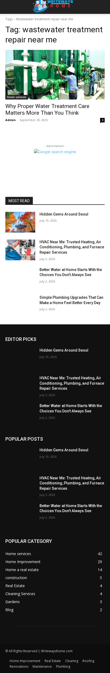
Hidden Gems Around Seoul (64, 214)
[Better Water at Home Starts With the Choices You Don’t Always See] (20, 277)
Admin (10, 120)
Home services (16, 97)
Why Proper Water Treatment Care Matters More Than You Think (47, 109)
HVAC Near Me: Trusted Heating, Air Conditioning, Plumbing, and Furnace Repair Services (72, 247)
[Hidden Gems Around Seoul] (20, 222)
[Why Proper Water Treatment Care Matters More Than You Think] (55, 74)
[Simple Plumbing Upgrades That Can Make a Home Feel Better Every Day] (20, 305)
